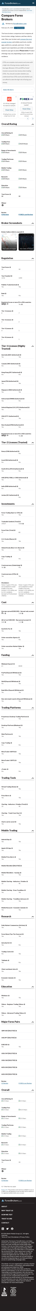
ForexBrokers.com (11, 3)
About (4, 1206)
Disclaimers (15, 1237)
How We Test (6, 1214)
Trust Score (6, 1219)
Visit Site (9, 110)
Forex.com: (4, 1190)
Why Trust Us (7, 1210)
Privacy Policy (24, 1237)
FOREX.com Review (26, 214)
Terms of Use (5, 1237)
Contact (5, 1223)
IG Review (5, 214)
